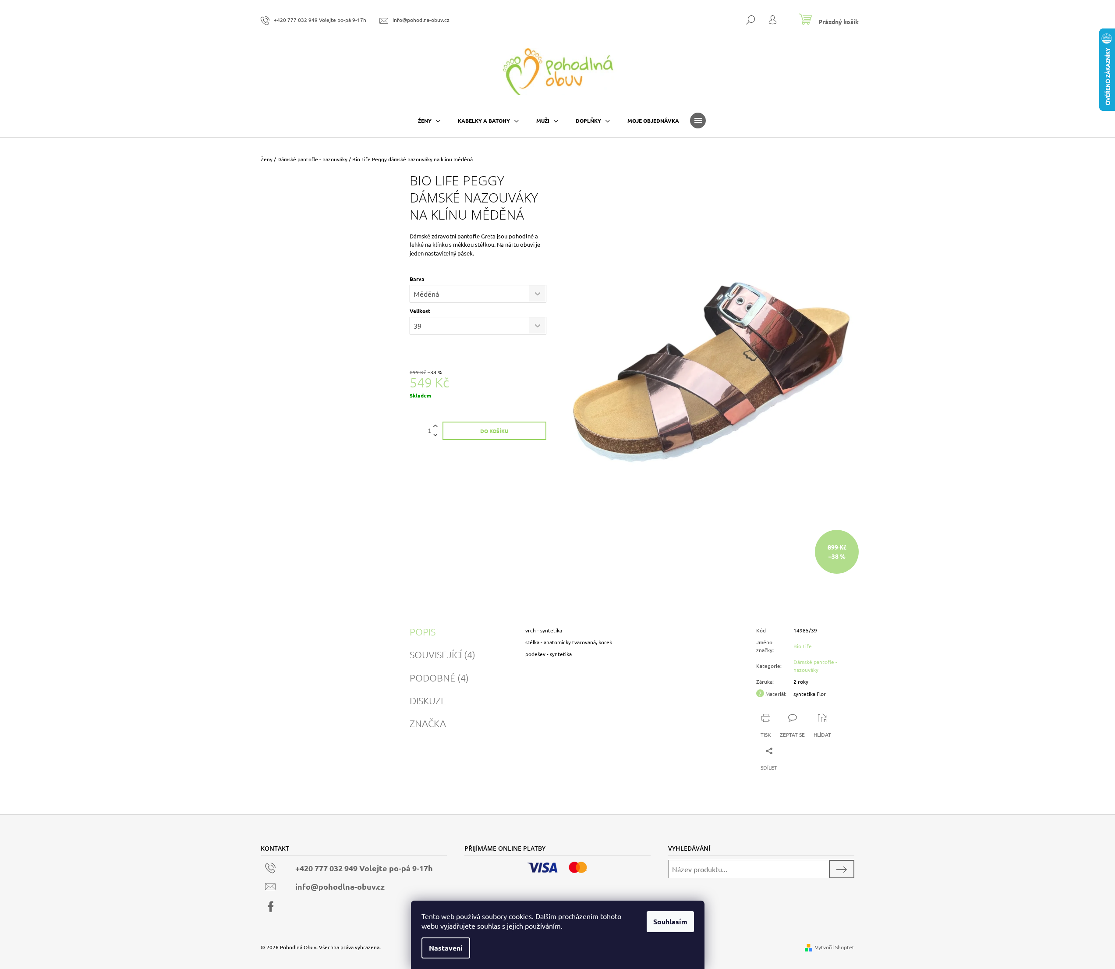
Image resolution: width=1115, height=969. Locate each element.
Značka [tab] (428, 723)
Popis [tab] (422, 631)
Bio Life (802, 646)
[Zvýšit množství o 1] (435, 426)
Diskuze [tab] (428, 700)
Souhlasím (670, 921)
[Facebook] (271, 907)
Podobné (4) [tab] (439, 677)
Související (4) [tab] (442, 654)
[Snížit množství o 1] (435, 435)
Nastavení (446, 947)
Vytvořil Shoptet (834, 947)
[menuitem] (429, 120)
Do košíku (494, 430)
